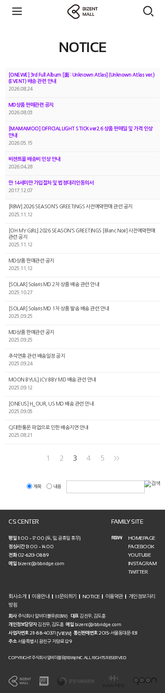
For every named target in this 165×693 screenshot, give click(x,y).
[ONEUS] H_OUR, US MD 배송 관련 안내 (51, 403)
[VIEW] (64, 633)
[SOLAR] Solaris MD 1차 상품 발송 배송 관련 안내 (58, 308)
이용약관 (114, 596)
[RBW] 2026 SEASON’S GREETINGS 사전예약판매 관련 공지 (70, 207)
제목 (37, 486)
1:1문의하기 (66, 596)
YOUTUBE (139, 555)
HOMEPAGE (141, 538)
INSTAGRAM (142, 563)
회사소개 (17, 596)
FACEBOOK (141, 546)
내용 (57, 486)
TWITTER (138, 572)
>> (116, 458)
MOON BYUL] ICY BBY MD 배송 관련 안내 (52, 380)
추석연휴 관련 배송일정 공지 (36, 356)
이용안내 (41, 596)
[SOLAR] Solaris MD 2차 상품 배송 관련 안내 (53, 284)
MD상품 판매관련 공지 (31, 105)
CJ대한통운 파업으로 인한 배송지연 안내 (48, 427)
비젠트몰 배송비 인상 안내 (34, 159)
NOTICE (91, 596)
